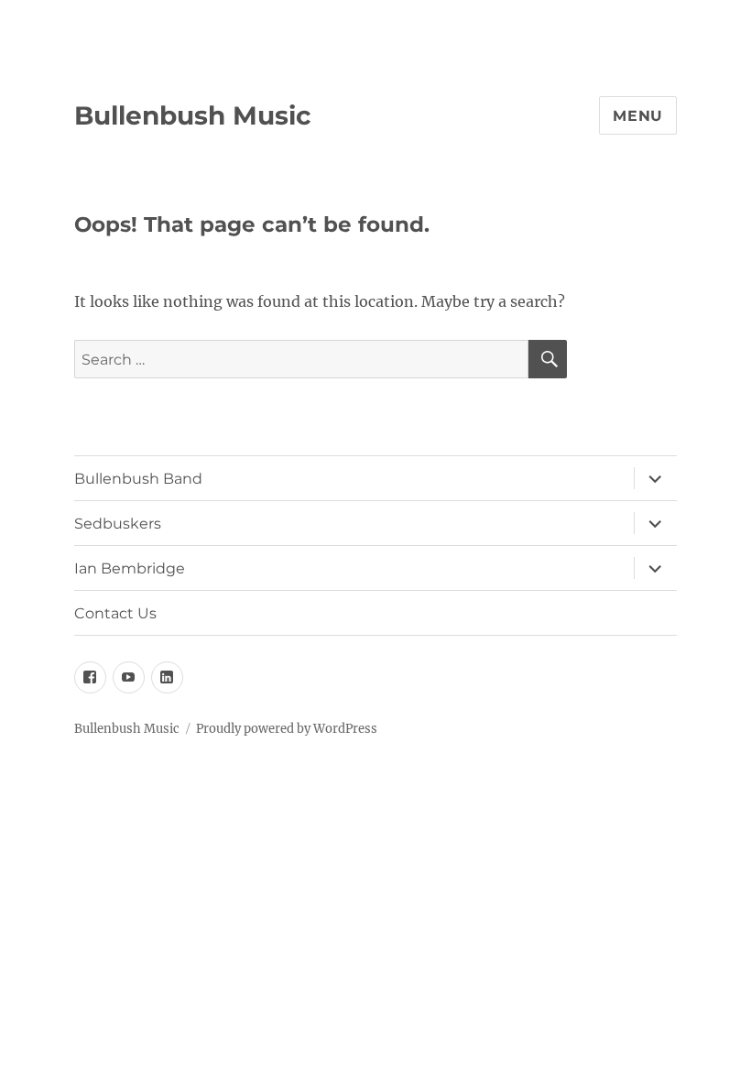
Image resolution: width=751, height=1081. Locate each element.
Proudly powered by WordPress (286, 729)
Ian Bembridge (129, 568)
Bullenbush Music (192, 115)
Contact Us (115, 613)
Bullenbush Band (138, 478)
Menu (638, 116)
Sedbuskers (117, 523)
